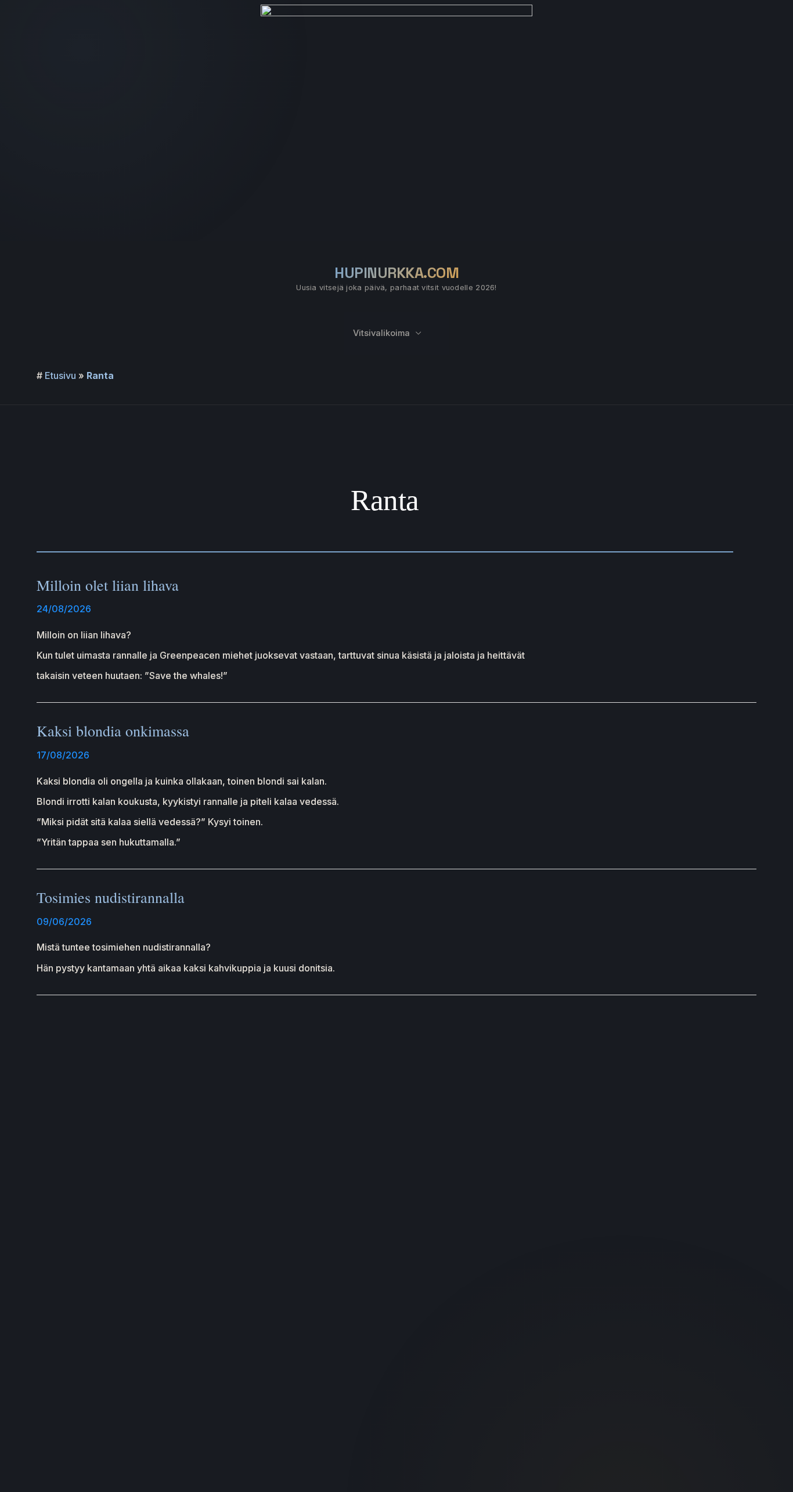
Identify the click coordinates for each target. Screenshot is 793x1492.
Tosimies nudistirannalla (111, 897)
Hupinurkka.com (396, 272)
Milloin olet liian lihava (108, 585)
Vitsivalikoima (381, 333)
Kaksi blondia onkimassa (113, 730)
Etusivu (60, 375)
